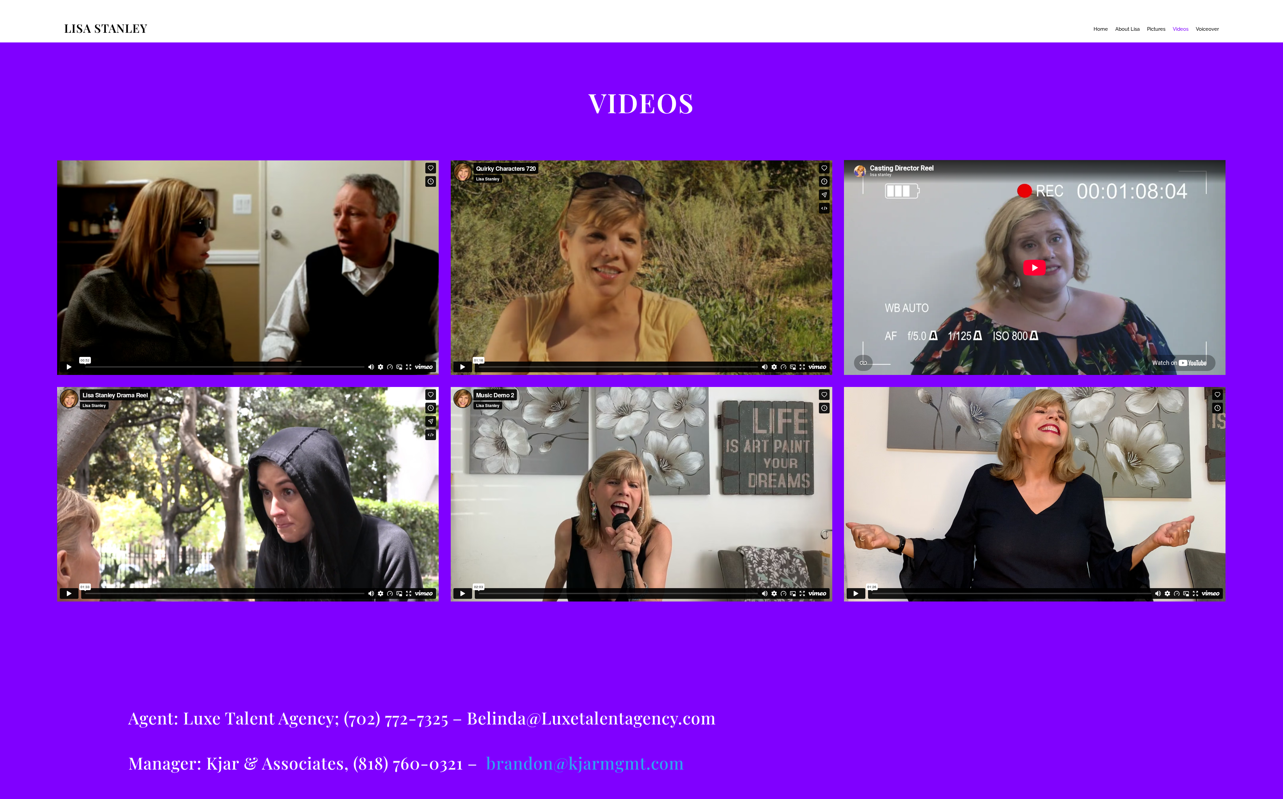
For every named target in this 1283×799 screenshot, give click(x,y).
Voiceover (1207, 29)
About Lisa (1127, 29)
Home (1101, 29)
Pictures (1156, 29)
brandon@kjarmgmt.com (585, 763)
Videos (1180, 29)
